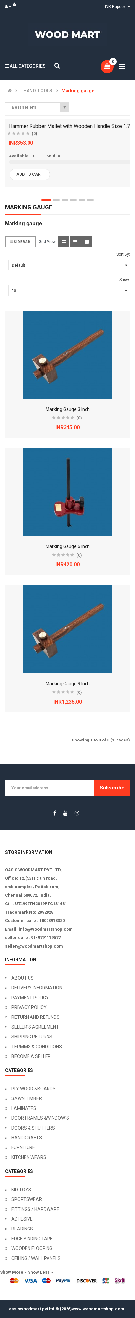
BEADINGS (22, 1228)
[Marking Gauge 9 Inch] (67, 629)
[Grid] (63, 241)
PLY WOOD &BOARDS (33, 1088)
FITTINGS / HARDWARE (35, 1209)
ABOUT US (22, 978)
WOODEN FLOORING (31, 1248)
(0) (34, 133)
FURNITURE (23, 1147)
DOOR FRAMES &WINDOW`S (40, 1118)
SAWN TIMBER (26, 1098)
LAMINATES (23, 1108)
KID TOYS (21, 1189)
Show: (124, 279)
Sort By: (123, 254)
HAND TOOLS (37, 91)
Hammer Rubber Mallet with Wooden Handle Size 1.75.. (72, 126)
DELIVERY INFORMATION (36, 987)
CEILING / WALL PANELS (36, 1258)
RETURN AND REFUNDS (35, 1017)
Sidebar (22, 242)
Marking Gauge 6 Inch (68, 546)
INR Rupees (116, 6)
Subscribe (112, 788)
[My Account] (9, 6)
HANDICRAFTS (26, 1137)
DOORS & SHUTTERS (33, 1128)
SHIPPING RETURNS (31, 1036)
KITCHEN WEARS (28, 1157)
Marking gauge (77, 91)
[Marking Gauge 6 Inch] (67, 492)
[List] (75, 241)
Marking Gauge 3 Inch (68, 409)
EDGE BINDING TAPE (32, 1238)
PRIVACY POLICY (29, 1007)
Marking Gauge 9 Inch (68, 683)
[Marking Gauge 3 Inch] (67, 355)
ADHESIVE (22, 1219)
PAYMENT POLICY (30, 997)
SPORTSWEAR (26, 1199)
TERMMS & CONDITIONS (36, 1046)
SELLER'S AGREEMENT (35, 1027)
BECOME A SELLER (31, 1056)
